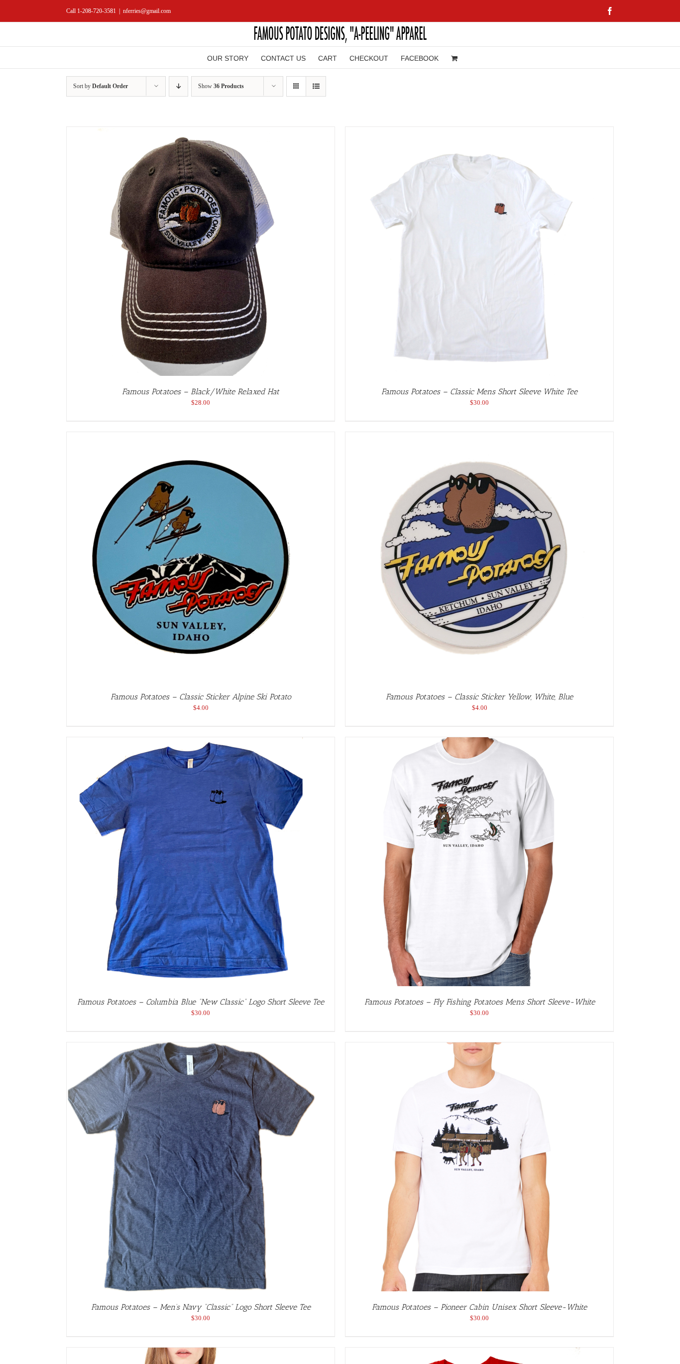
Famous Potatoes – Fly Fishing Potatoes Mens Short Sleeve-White (479, 1002)
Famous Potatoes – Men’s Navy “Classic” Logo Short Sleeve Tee (201, 1307)
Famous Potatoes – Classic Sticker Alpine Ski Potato (201, 696)
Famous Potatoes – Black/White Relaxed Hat (200, 391)
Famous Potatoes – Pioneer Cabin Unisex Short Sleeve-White (479, 1307)
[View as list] (316, 86)
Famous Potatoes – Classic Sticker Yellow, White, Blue (479, 696)
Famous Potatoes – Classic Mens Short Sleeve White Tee (479, 391)
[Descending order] (178, 86)
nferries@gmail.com (147, 10)
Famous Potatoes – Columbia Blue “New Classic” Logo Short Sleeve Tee (200, 1002)
